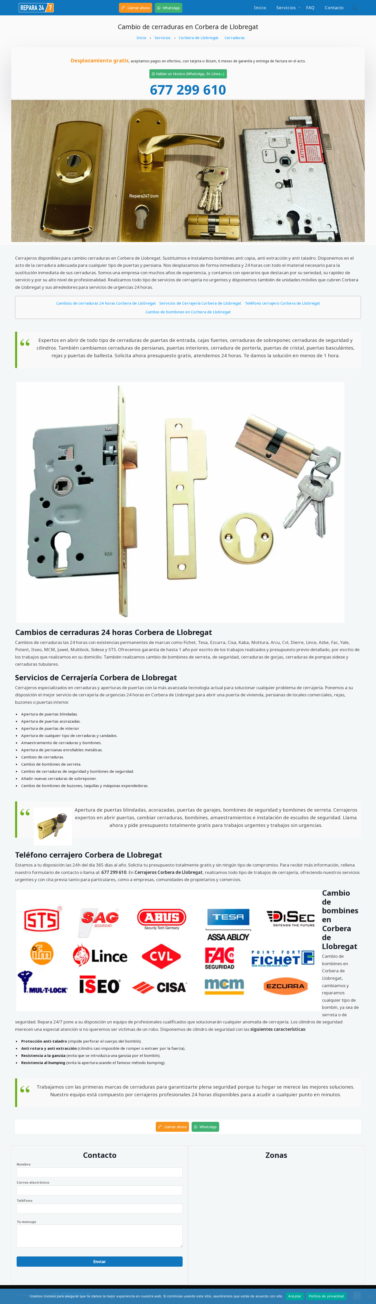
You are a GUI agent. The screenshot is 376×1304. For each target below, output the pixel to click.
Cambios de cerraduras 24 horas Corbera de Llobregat (106, 303)
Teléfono (24, 1200)
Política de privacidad (326, 1296)
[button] (353, 8)
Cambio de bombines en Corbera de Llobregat (188, 311)
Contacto (334, 7)
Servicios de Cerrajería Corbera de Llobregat (200, 303)
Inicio (260, 7)
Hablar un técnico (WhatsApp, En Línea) (189, 73)
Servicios (286, 7)
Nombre (23, 1164)
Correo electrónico (33, 1182)
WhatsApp (171, 7)
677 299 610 (188, 89)
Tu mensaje (26, 1221)
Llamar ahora (138, 7)
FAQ (310, 7)
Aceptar (294, 1296)
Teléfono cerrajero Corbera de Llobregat (282, 303)
